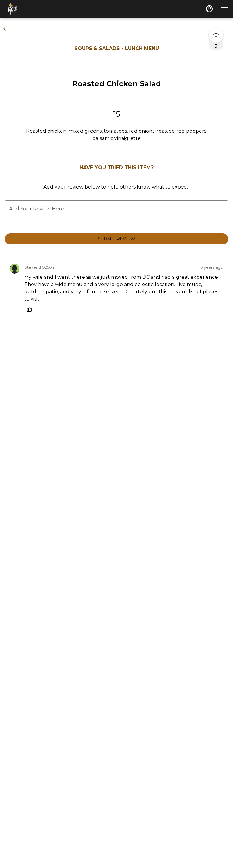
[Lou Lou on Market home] (32, 9)
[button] (7, 29)
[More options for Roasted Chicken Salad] (216, 35)
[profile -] (209, 8)
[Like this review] (31, 309)
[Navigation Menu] (224, 9)
